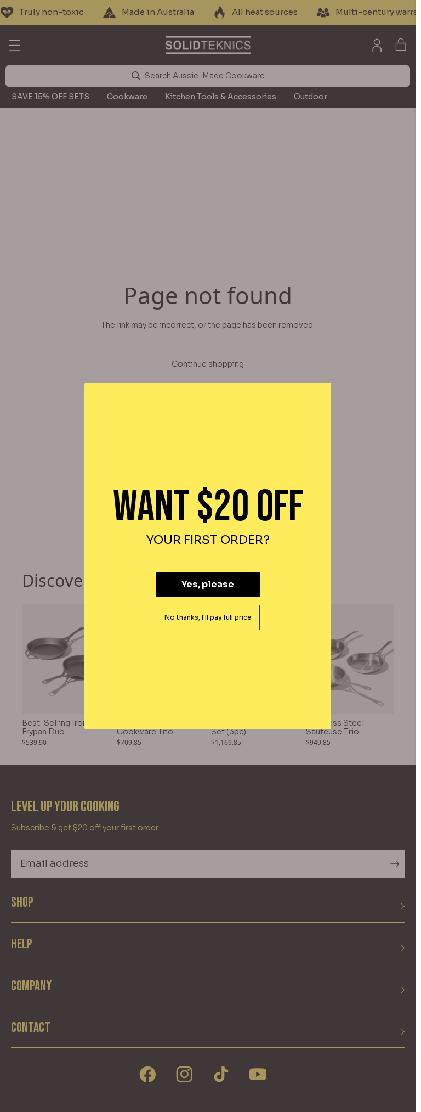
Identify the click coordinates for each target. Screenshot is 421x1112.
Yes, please (207, 584)
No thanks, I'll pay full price (208, 617)
